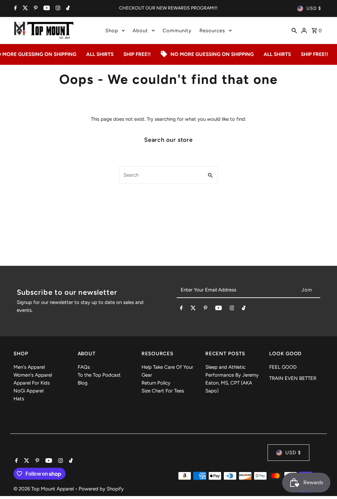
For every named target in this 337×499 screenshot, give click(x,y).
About (140, 31)
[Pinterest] (35, 8)
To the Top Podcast (99, 375)
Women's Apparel (32, 375)
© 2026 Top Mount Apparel (44, 489)
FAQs (84, 367)
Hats (18, 399)
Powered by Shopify (101, 489)
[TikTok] (67, 8)
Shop (111, 31)
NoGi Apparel (28, 391)
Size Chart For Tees (163, 391)
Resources (212, 31)
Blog (83, 383)
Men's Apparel (29, 367)
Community (177, 31)
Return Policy (156, 383)
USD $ (313, 8)
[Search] (294, 30)
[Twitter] (24, 8)
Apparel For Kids (31, 383)
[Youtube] (46, 8)
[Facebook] (15, 8)
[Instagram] (57, 8)
